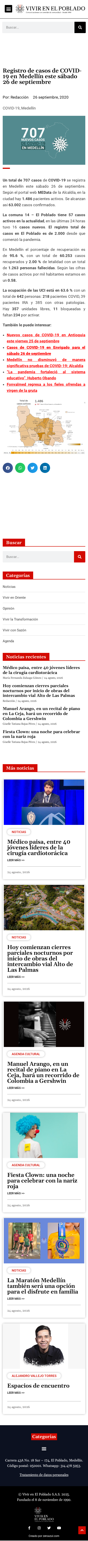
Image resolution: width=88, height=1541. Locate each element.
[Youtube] (59, 1527)
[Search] (80, 27)
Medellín (28, 108)
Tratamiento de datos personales (44, 1475)
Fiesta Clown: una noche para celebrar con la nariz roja (41, 734)
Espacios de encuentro (38, 1386)
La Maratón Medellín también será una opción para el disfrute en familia (42, 1286)
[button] (8, 8)
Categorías (44, 1437)
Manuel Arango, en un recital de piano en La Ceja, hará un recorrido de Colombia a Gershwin (41, 713)
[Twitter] (49, 1527)
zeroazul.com (51, 1536)
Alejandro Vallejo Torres (34, 1376)
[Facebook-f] (29, 1527)
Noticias (19, 832)
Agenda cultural (26, 1054)
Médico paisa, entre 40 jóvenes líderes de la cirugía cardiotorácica (41, 670)
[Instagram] (39, 1527)
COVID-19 (11, 108)
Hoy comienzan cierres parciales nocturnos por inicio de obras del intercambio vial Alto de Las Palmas (39, 690)
